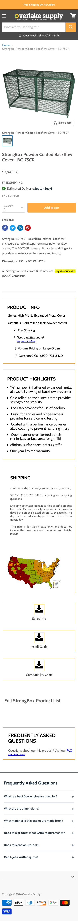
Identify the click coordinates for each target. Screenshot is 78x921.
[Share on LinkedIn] (20, 228)
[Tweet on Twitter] (13, 228)
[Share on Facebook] (5, 228)
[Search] (70, 27)
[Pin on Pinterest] (28, 228)
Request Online (26, 341)
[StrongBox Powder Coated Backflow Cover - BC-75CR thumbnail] (7, 141)
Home (6, 45)
